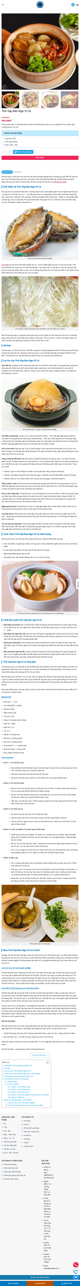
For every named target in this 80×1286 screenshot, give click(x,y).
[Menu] (3, 4)
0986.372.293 (68, 1283)
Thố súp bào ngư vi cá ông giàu (16, 1079)
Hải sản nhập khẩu (10, 1145)
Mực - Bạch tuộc (10, 1135)
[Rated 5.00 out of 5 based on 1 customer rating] (40, 117)
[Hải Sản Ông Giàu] (40, 4)
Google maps (28, 1146)
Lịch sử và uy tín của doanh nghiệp (21, 1103)
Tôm (5, 1127)
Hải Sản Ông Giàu (60, 182)
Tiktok (26, 1143)
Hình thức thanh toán (31, 1132)
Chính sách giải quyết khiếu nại (15, 1175)
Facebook (27, 1135)
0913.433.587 (14, 1283)
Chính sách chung (10, 1164)
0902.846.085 (41, 1283)
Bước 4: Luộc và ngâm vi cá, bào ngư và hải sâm (30, 1095)
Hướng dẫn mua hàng (31, 1128)
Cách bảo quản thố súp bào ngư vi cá (18, 1076)
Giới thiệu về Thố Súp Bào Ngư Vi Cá (18, 1066)
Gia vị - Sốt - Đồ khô (11, 1153)
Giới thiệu (27, 1121)
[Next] (74, 51)
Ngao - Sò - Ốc (9, 1138)
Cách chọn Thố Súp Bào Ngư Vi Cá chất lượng (22, 1074)
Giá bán (7, 1068)
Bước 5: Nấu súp (18, 1097)
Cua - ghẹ (7, 1131)
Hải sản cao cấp (9, 1149)
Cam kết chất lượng (11, 1179)
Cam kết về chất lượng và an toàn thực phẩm (25, 1105)
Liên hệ (26, 1124)
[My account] (73, 4)
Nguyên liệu (12, 1082)
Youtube (27, 1139)
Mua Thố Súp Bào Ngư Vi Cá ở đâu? (18, 1100)
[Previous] (6, 51)
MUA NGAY (40, 158)
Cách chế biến (13, 1084)
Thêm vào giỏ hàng (24, 152)
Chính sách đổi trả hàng (12, 1172)
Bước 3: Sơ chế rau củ (20, 1092)
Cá (5, 1124)
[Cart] (77, 4)
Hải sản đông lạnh (10, 1142)
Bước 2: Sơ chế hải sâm (21, 1089)
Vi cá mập (5, 265)
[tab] (7, 172)
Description (7, 172)
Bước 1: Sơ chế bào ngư (21, 1087)
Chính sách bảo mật (11, 1168)
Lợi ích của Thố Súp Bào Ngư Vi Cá (17, 1071)
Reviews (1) (18, 172)
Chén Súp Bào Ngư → (40, 1055)
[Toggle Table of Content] (46, 1062)
